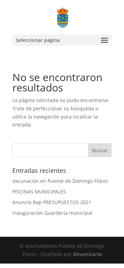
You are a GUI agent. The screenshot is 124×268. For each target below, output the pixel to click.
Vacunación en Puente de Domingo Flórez (60, 181)
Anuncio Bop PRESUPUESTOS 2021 (51, 202)
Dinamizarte (87, 254)
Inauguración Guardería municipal (52, 213)
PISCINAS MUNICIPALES (39, 191)
